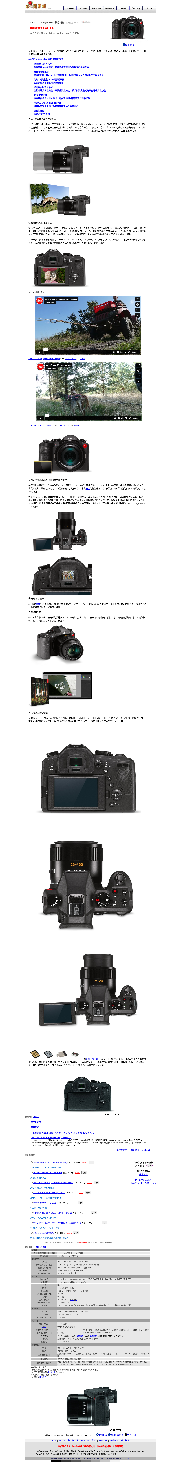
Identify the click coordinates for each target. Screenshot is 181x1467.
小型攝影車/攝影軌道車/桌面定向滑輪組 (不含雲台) (52, 1213)
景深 (76, 67)
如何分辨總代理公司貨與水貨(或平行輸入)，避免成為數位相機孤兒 (62, 1133)
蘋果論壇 (125, 1440)
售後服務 (114, 1440)
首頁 (54, 1440)
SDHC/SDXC (92, 1059)
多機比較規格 (41, 1247)
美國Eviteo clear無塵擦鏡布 (43, 1233)
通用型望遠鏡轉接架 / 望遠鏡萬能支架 (47, 1173)
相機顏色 (42, 1377)
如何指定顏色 (117, 1435)
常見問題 (80, 1440)
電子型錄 (35, 1127)
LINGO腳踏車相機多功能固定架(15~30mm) (49, 1193)
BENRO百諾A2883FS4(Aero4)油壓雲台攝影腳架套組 (53, 1183)
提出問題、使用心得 (140, 1150)
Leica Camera (70, 358)
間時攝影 (80, 1336)
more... (84, 1163)
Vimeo (82, 358)
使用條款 (127, 1458)
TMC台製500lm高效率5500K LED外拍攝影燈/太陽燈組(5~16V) (57, 1223)
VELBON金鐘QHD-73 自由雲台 (45, 1203)
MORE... (36, 1117)
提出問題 (51, 1372)
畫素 (51, 67)
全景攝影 (93, 1336)
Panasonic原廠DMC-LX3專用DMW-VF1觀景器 (50, 1163)
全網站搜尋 (122, 1150)
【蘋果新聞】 (66, 1138)
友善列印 (131, 1435)
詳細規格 (129, 45)
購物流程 (143, 1174)
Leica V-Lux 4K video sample (41, 425)
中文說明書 (36, 1122)
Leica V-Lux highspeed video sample (44, 358)
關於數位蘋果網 (66, 1440)
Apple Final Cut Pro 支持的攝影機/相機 (45, 1138)
